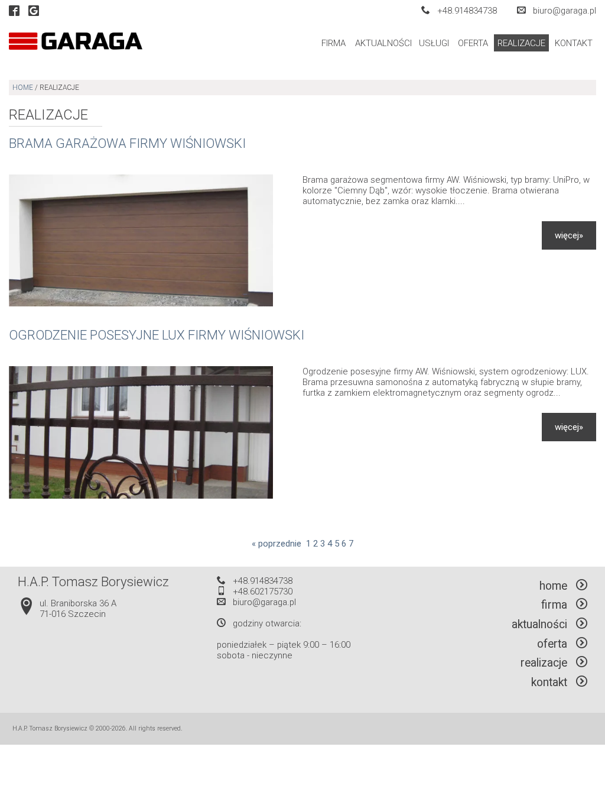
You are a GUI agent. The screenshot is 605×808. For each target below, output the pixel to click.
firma (333, 43)
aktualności (383, 43)
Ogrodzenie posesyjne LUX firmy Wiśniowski (156, 334)
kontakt (574, 43)
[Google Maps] (33, 11)
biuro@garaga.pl (564, 10)
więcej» (569, 235)
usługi (434, 43)
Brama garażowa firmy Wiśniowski (127, 143)
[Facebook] (14, 11)
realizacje (521, 43)
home (22, 87)
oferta (473, 43)
